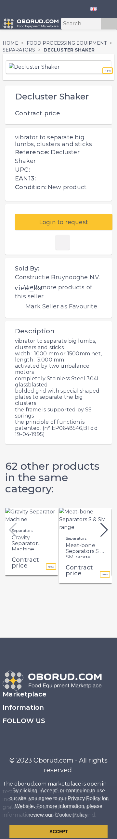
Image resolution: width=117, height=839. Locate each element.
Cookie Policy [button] (71, 815)
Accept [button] (58, 831)
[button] (104, 530)
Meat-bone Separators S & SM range (85, 551)
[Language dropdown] (96, 9)
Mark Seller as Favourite (61, 306)
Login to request (63, 222)
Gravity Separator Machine (25, 543)
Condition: (30, 187)
